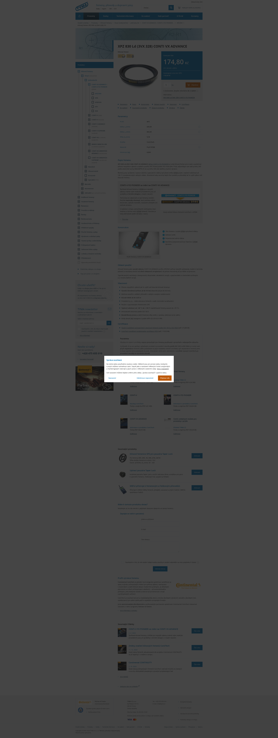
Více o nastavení (163, 369)
